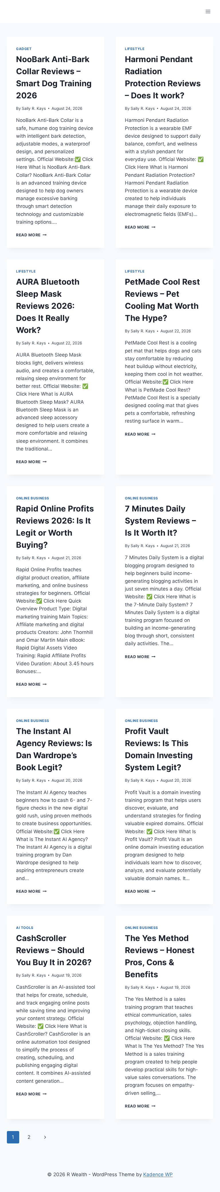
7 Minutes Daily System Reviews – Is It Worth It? (160, 521)
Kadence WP (158, 1174)
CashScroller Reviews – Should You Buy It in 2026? (54, 950)
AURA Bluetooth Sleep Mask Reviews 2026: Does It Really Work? (47, 306)
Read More (31, 235)
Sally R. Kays (34, 108)
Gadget (24, 49)
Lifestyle (134, 49)
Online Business (32, 498)
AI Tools (25, 927)
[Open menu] (208, 11)
